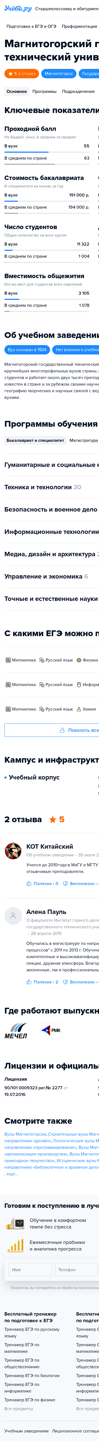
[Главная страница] (18, 9)
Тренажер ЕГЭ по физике (29, 1400)
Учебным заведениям (26, 1431)
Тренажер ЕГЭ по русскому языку (31, 1333)
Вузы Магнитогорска (25, 1134)
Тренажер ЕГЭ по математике (21, 1348)
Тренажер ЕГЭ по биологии (32, 1375)
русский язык (59, 660)
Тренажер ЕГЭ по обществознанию (21, 1363)
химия (89, 709)
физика (90, 660)
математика (24, 660)
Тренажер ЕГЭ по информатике (21, 1388)
